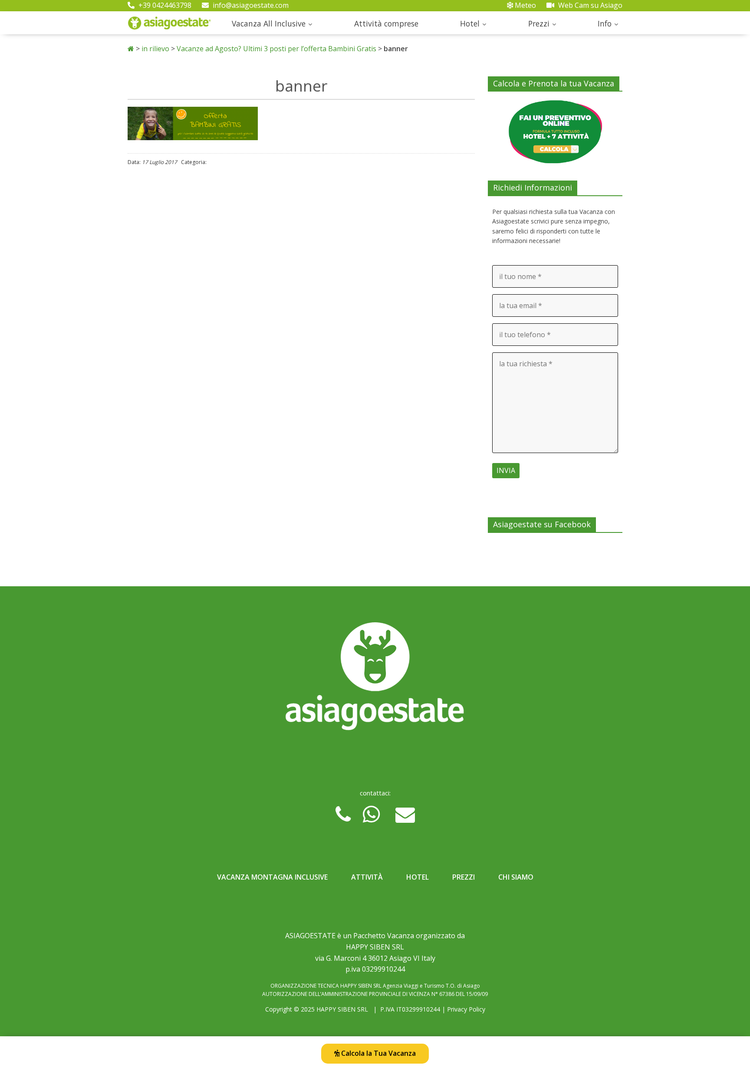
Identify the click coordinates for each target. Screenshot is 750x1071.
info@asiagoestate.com (250, 5)
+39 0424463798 (164, 5)
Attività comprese (386, 23)
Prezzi (538, 23)
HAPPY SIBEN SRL (342, 1009)
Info (605, 23)
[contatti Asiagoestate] (375, 679)
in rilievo (155, 48)
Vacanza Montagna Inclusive (272, 877)
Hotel (470, 23)
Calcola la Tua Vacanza (377, 1053)
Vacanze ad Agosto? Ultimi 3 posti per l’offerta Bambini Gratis (276, 48)
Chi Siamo (515, 877)
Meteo (524, 5)
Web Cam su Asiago (589, 5)
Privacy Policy (466, 1009)
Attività (367, 877)
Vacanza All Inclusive (269, 23)
